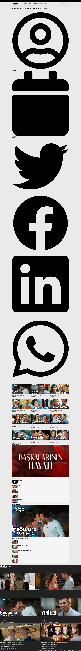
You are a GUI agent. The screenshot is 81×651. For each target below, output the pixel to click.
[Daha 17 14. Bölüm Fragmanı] (59, 435)
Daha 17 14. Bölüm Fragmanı (55, 441)
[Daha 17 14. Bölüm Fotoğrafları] (20, 581)
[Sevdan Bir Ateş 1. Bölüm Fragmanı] (59, 404)
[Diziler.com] (17, 3)
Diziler (25, 3)
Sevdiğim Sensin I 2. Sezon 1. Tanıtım (37, 441)
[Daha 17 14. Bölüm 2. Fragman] (40, 404)
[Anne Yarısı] (15, 482)
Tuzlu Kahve (20, 485)
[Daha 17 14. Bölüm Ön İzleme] (59, 389)
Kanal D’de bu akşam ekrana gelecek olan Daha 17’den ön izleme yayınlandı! (11, 642)
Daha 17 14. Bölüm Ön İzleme (55, 395)
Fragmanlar (40, 3)
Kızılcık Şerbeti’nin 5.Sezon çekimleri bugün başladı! (8, 648)
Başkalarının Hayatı (16, 478)
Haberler (45, 3)
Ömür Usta (20, 499)
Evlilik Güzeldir (20, 490)
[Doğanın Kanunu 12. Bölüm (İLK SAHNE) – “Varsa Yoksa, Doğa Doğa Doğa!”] (21, 435)
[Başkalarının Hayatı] (40, 461)
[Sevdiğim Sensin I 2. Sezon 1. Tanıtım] (40, 435)
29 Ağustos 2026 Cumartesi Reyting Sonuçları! (7, 646)
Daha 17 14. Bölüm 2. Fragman (36, 410)
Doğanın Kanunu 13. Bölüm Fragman (18, 410)
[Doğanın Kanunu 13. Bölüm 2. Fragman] (21, 389)
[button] (40, 166)
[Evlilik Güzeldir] (15, 491)
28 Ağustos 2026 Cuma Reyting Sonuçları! (48, 648)
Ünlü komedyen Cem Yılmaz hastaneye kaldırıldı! (49, 646)
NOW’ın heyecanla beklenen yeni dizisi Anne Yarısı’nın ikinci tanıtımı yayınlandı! (12, 644)
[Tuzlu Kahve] (15, 486)
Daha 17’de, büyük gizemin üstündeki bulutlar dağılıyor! (50, 644)
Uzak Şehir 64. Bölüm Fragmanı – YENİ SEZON (19, 425)
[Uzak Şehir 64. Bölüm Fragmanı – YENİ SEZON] (21, 419)
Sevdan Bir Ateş (21, 494)
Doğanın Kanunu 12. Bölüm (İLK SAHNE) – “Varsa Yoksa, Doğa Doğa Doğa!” (20, 441)
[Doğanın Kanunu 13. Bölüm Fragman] (21, 404)
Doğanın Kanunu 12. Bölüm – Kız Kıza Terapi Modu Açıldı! (39, 426)
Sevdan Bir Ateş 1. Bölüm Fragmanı (56, 410)
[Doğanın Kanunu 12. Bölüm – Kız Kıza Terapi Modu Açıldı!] (40, 419)
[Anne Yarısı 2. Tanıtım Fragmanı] (40, 389)
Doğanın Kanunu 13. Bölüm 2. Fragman (18, 395)
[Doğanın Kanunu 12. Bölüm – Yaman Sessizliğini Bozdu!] (59, 419)
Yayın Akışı (35, 3)
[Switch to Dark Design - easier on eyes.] (61, 3)
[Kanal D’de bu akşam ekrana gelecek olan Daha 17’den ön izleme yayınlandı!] (20, 632)
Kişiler (30, 3)
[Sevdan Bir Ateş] (15, 496)
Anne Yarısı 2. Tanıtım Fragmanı (36, 395)
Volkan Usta (14, 396)
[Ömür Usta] (15, 501)
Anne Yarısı (20, 480)
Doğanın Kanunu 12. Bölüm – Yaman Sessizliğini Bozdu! (58, 426)
